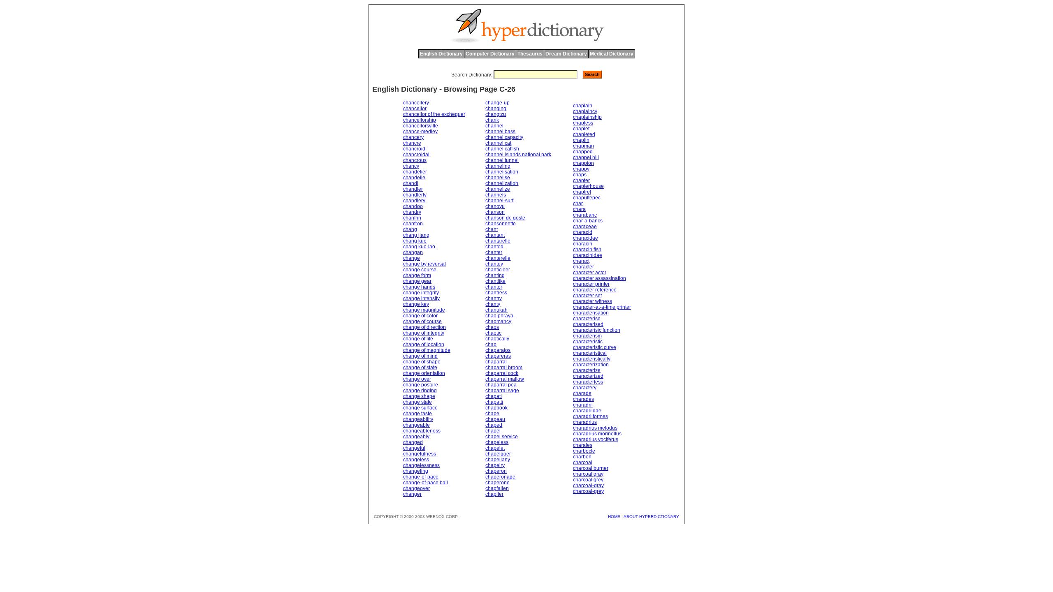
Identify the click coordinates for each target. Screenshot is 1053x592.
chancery (413, 137)
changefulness (419, 454)
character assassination (599, 278)
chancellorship (419, 120)
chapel (493, 431)
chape (492, 413)
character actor (589, 272)
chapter (581, 180)
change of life (418, 339)
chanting (495, 275)
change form (417, 275)
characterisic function (596, 330)
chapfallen (497, 488)
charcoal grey (588, 480)
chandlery (414, 201)
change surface (420, 408)
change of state (420, 367)
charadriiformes (590, 416)
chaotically (497, 339)
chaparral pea (501, 385)
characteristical (590, 353)
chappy (581, 169)
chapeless (496, 442)
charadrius (585, 422)
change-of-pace (420, 477)
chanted (494, 247)
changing (495, 108)
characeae (585, 226)
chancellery (416, 103)
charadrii (583, 405)
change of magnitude (426, 350)
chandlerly (415, 195)
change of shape (422, 362)
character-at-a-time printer (602, 307)
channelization (501, 183)
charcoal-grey (588, 491)
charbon (582, 457)
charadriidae (587, 411)
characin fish (587, 249)
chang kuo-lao (419, 247)
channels (495, 195)
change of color (420, 316)
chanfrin (412, 218)
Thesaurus (530, 54)
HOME (614, 516)
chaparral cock (501, 373)
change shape (419, 396)
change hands (419, 287)
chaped (493, 425)
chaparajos (497, 350)
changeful (414, 448)
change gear (417, 281)
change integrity (421, 293)
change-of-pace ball (425, 483)
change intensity (421, 298)
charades (583, 399)
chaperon (496, 471)
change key (416, 304)
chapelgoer (498, 454)
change (411, 258)
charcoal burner (590, 468)
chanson (495, 212)
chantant (495, 235)
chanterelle (497, 258)
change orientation (424, 373)
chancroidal (416, 154)
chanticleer (497, 270)
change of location (423, 344)
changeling (415, 471)
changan (413, 252)
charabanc (585, 215)
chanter (493, 252)
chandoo (413, 206)
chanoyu (495, 206)
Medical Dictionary (611, 54)
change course (419, 270)
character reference (595, 290)
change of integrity (423, 333)
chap (490, 344)
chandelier (415, 172)
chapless (583, 123)
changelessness (421, 465)
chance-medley (420, 131)
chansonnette (500, 224)
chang (410, 229)
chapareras (498, 356)
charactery (584, 388)
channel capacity (504, 137)
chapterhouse (588, 186)
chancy (411, 166)
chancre (412, 143)
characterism (587, 336)
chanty (492, 304)
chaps (580, 175)
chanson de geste (505, 218)
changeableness (422, 431)
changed (413, 442)
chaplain (582, 106)
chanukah (496, 310)
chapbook (496, 408)
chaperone (497, 483)
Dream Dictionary (566, 54)
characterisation (591, 313)
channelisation (501, 172)
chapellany (497, 459)
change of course (422, 321)
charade (582, 393)
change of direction (424, 327)
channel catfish (502, 149)
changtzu (495, 114)
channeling (497, 166)
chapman (583, 146)
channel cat (498, 143)
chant (491, 229)
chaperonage (500, 477)
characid (582, 232)
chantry (493, 298)
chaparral (496, 362)
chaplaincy (585, 111)
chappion (583, 163)
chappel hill (586, 157)
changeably (416, 436)
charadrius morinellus (597, 434)
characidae (585, 238)
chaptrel (582, 192)
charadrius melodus (595, 428)
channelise (497, 177)
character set (587, 295)
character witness (592, 301)
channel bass (500, 131)
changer (412, 494)
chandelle (414, 177)
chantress (496, 293)
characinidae (587, 255)
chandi (410, 183)
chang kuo (415, 241)
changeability (418, 419)
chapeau (495, 419)
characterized (588, 376)
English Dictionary (441, 54)
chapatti (494, 402)
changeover (416, 488)
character (583, 267)
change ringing (420, 390)
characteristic (588, 342)
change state (417, 402)
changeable (416, 425)
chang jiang (416, 235)
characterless (588, 382)
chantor (493, 287)
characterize (587, 370)
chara (579, 209)
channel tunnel (502, 160)
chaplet (581, 129)
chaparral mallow (504, 379)
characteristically (591, 359)
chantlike (495, 281)
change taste (417, 413)
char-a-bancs (588, 221)
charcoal (582, 462)
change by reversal (424, 264)
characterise (587, 318)
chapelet (495, 448)
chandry (412, 212)
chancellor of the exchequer (434, 114)
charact (581, 261)
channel (494, 126)
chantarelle (497, 241)
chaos (492, 327)
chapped (583, 152)
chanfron (413, 224)
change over (417, 379)
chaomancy (498, 321)
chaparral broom (503, 367)
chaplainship (587, 117)
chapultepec (587, 198)
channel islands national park (518, 154)
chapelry (495, 465)
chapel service (501, 436)
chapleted (584, 134)
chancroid (414, 149)
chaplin (581, 140)
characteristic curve (594, 347)
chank (492, 120)
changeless (416, 459)
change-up (497, 103)
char (578, 203)
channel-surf (499, 201)
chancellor (415, 108)
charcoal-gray (588, 485)
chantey (494, 264)
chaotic (493, 333)
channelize (497, 189)
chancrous (415, 160)
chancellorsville (420, 126)
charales (582, 445)
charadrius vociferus (595, 439)
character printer (591, 284)
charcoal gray (588, 474)
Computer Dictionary (490, 54)
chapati (493, 396)
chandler (413, 189)
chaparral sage (502, 390)
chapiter (494, 494)
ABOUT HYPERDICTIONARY (651, 516)
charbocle (584, 451)
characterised (588, 324)
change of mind (420, 356)
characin (582, 244)
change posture (420, 385)
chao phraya (499, 316)
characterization (591, 365)
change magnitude (424, 310)
